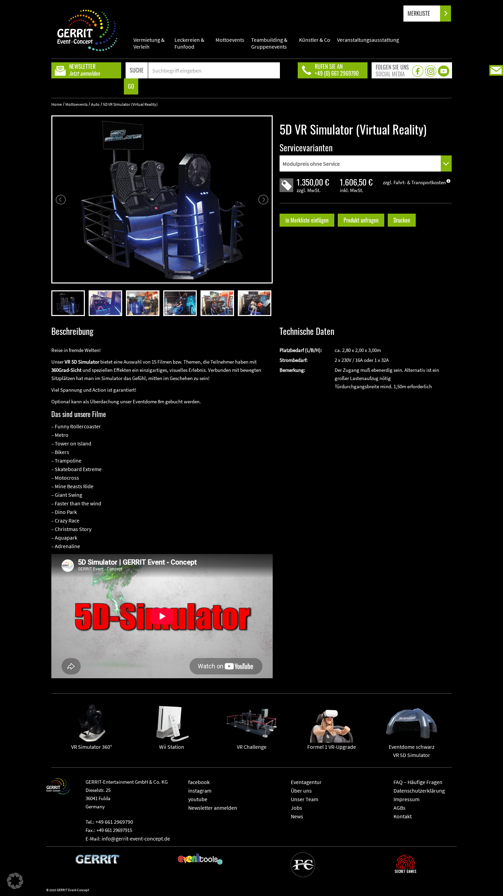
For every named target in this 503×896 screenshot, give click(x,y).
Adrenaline (67, 546)
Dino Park (66, 511)
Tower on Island (73, 443)
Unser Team (304, 799)
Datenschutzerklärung (419, 790)
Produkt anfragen (361, 220)
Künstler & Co (314, 39)
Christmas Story (73, 529)
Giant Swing (68, 494)
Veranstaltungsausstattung (368, 39)
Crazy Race (67, 520)
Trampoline (68, 460)
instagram (199, 790)
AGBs (399, 807)
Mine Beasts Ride (74, 486)
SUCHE (137, 70)
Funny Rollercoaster (78, 426)
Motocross (67, 477)
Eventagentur (306, 782)
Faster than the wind (78, 503)
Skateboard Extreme (78, 469)
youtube (197, 799)
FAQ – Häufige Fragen (418, 782)
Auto (95, 104)
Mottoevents (230, 39)
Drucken (402, 220)
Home (56, 104)
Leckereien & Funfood (189, 43)
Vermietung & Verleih (149, 43)
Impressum (407, 799)
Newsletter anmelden (212, 807)
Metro (61, 434)
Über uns (301, 790)
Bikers (62, 452)
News (297, 816)
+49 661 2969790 (114, 821)
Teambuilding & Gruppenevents (269, 43)
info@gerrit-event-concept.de (136, 838)
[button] (15, 881)
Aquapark (66, 537)
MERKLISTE (419, 13)
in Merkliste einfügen (306, 220)
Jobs (296, 807)
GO (131, 86)
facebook (199, 782)
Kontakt (403, 816)
